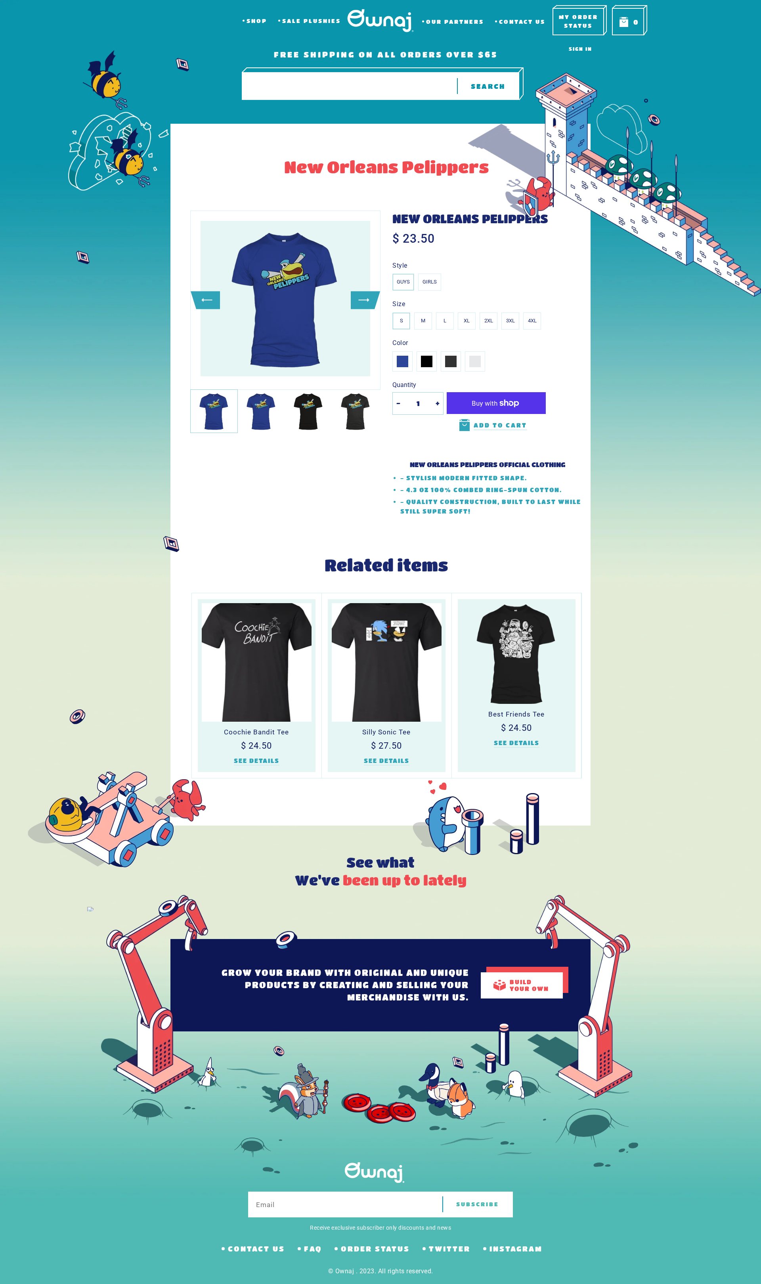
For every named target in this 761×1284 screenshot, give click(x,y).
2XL (488, 321)
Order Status (375, 1249)
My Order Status (578, 21)
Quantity (404, 385)
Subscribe (477, 1204)
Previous (205, 300)
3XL (510, 321)
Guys (403, 282)
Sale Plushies (311, 20)
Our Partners (455, 21)
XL (467, 321)
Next (365, 300)
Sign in (580, 49)
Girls (430, 282)
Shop (257, 20)
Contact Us (522, 21)
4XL (532, 321)
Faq (313, 1249)
